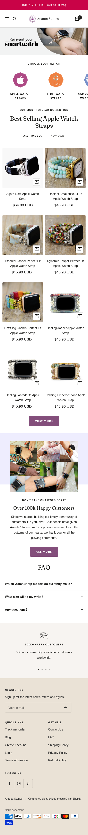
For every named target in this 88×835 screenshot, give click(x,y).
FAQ (51, 737)
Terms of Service (16, 760)
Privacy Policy (57, 752)
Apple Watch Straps (20, 96)
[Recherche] (14, 19)
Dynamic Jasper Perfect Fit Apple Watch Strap (65, 263)
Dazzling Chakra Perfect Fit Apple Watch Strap (22, 330)
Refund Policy (57, 760)
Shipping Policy (58, 745)
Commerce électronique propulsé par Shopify (54, 798)
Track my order (15, 729)
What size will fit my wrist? (24, 596)
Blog (8, 737)
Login (8, 752)
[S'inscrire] (65, 707)
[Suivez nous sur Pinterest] (28, 783)
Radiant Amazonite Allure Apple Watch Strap (65, 196)
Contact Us (55, 729)
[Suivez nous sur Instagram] (18, 783)
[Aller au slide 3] (45, 669)
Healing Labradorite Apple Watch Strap (23, 397)
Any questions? (16, 609)
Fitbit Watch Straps (56, 96)
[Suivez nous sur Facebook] (9, 783)
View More (44, 421)
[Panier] (77, 19)
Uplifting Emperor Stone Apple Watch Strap (65, 397)
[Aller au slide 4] (49, 669)
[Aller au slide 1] (38, 669)
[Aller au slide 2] (42, 669)
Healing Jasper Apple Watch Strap (65, 330)
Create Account (15, 745)
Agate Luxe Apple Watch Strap (22, 196)
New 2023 (58, 135)
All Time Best (33, 135)
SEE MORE (44, 552)
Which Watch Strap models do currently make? (38, 584)
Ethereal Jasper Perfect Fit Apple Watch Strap (23, 263)
